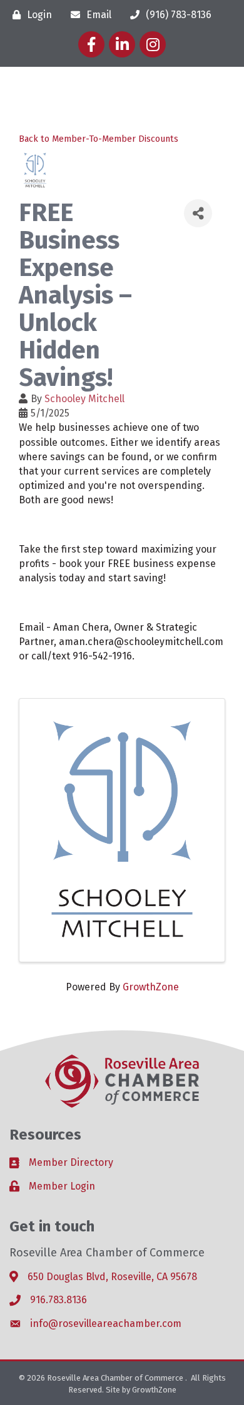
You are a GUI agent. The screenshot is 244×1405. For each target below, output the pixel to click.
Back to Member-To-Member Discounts (98, 139)
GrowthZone (151, 987)
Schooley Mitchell (84, 399)
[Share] (198, 213)
